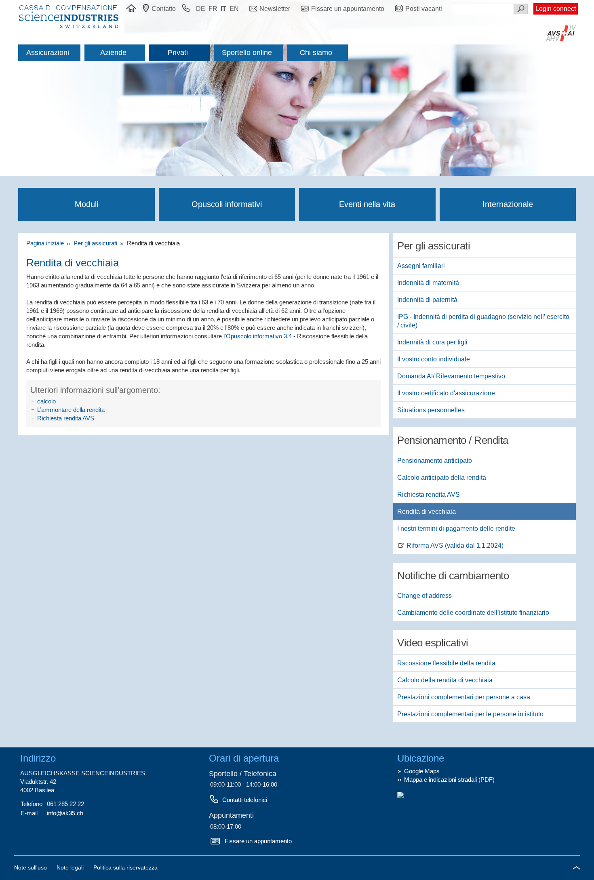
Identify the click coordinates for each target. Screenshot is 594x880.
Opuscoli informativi (227, 204)
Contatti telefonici (244, 799)
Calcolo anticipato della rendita (441, 477)
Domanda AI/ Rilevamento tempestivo (451, 376)
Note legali (71, 867)
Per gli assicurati (96, 243)
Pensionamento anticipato (434, 460)
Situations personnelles (431, 410)
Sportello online (247, 53)
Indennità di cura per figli (432, 342)
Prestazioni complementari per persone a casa (463, 697)
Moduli (86, 204)
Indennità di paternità (427, 299)
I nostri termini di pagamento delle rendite (456, 528)
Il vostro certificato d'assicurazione (446, 393)
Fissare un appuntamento (258, 841)
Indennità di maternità (428, 282)
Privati (178, 53)
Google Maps (422, 771)
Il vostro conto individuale (433, 359)
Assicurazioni (47, 53)
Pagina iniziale (46, 243)
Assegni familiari (421, 265)
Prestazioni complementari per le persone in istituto (470, 714)
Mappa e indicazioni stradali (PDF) (449, 779)
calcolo (46, 401)
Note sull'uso (31, 867)
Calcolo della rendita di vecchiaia (445, 680)
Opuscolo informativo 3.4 (259, 336)
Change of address (424, 595)
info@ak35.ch (65, 813)
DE (200, 8)
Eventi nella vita (367, 204)
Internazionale (507, 204)
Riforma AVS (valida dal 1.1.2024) (455, 545)
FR (213, 8)
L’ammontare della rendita (71, 409)
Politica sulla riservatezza (125, 867)
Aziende (113, 53)
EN (234, 8)
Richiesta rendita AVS (65, 418)
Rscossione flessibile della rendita (446, 663)
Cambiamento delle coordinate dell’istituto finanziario (473, 612)
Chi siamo (316, 53)
